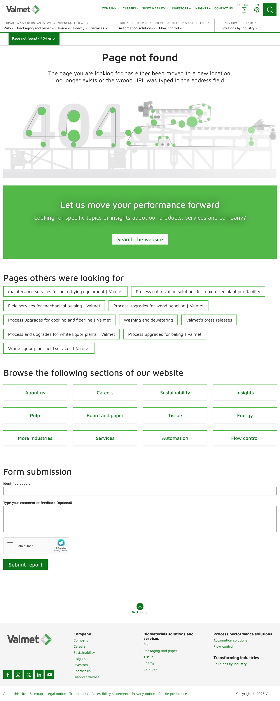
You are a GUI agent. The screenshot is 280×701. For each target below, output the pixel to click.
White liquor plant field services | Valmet (49, 348)
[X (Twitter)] (28, 674)
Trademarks (78, 694)
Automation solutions (230, 640)
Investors (81, 665)
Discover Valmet (86, 677)
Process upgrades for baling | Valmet (164, 334)
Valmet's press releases (209, 319)
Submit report (25, 564)
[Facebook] (7, 674)
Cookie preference (172, 694)
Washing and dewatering (148, 319)
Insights (80, 659)
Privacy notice (143, 694)
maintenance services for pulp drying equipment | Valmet (65, 291)
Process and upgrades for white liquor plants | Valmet (61, 334)
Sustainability (84, 652)
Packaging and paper (160, 651)
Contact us (82, 671)
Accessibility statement (109, 694)
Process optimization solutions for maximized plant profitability (198, 291)
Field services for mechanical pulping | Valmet (54, 305)
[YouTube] (49, 674)
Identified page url (18, 483)
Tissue (148, 657)
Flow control (223, 646)
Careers (80, 646)
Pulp (147, 645)
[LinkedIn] (39, 674)
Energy (149, 663)
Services (150, 669)
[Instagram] (18, 674)
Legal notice (56, 694)
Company (81, 640)
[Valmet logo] (23, 10)
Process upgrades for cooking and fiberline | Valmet (59, 319)
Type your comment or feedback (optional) (37, 503)
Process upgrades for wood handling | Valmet (158, 305)
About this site (14, 694)
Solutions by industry (230, 664)
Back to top (140, 612)
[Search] (269, 9)
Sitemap (36, 694)
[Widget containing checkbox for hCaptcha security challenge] (36, 545)
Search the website (140, 239)
